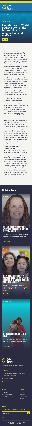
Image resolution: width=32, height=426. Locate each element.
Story (4, 332)
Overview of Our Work (8, 396)
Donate (15, 2)
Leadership (5, 393)
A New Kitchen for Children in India (14, 335)
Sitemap (12, 423)
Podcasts (22, 394)
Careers (22, 393)
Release (5, 225)
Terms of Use (10, 422)
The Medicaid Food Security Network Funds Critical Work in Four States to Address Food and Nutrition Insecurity (16, 279)
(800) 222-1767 (8, 382)
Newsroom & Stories (23, 397)
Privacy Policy (21, 422)
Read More (6, 241)
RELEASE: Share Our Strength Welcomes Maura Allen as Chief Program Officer (15, 229)
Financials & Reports (7, 394)
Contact (19, 423)
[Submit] (28, 413)
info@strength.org (9, 378)
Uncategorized (6, 21)
